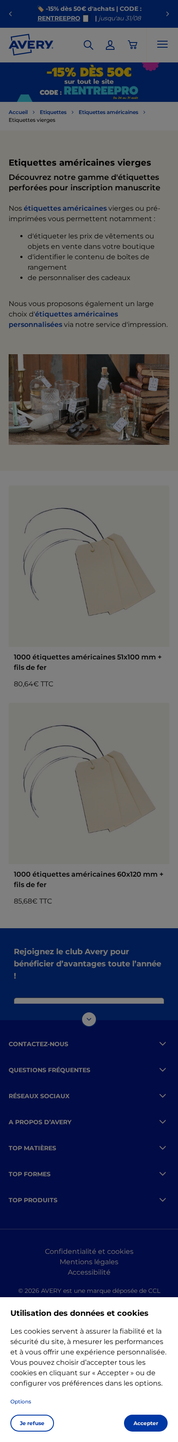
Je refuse (32, 1423)
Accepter (146, 1423)
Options (20, 1401)
